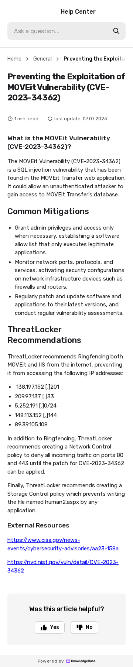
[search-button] (116, 31)
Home (14, 59)
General (42, 59)
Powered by (51, 661)
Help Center (78, 11)
